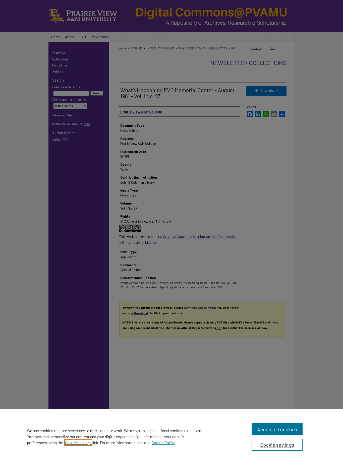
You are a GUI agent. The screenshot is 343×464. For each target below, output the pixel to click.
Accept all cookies (277, 429)
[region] (171, 436)
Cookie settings (78, 442)
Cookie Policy (163, 442)
